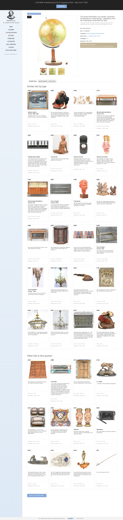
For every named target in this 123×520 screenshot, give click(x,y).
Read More (80, 518)
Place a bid (52, 81)
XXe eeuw (101, 33)
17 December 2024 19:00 (93, 36)
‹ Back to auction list (34, 13)
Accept (70, 518)
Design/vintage (95, 33)
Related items (33, 81)
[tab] (33, 81)
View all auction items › (36, 495)
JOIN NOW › (61, 6)
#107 (87, 38)
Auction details (43, 81)
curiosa (88, 33)
